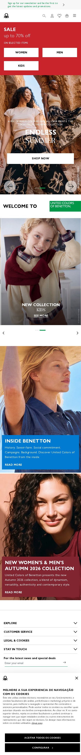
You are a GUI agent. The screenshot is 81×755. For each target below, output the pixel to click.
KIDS (21, 65)
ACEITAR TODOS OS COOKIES (42, 737)
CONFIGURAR (40, 747)
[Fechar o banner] (76, 678)
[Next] (64, 5)
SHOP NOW (40, 158)
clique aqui (37, 723)
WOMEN (21, 52)
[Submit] (64, 662)
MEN (60, 52)
